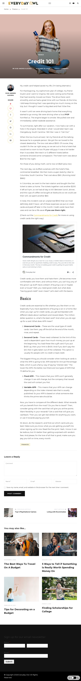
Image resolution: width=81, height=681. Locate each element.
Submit (9, 662)
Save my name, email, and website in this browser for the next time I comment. (38, 487)
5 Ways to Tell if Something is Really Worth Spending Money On (59, 567)
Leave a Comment (61, 68)
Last (28, 649)
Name (7, 642)
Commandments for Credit (46, 215)
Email (7, 652)
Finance (40, 55)
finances (25, 444)
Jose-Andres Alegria (23, 68)
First (5, 649)
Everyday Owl (24, 675)
